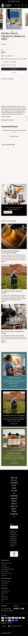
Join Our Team (4, 571)
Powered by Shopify (6, 632)
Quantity (3, 44)
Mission (3, 261)
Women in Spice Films (6, 563)
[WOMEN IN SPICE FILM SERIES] (14, 402)
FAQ (2, 601)
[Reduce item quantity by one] (2, 47)
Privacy (3, 595)
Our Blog (3, 565)
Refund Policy (4, 599)
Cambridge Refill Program (7, 569)
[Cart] (22, 5)
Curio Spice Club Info (6, 573)
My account (4, 575)
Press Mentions (5, 567)
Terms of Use (4, 597)
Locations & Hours (5, 591)
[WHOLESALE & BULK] (14, 440)
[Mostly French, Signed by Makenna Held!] (14, 85)
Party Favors (4, 585)
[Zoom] (22, 27)
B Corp (3, 301)
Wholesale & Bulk (5, 581)
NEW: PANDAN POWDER (14, 1)
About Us (3, 341)
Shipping (3, 65)
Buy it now (14, 72)
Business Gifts (4, 583)
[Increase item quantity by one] (7, 47)
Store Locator (4, 593)
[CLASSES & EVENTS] (14, 365)
